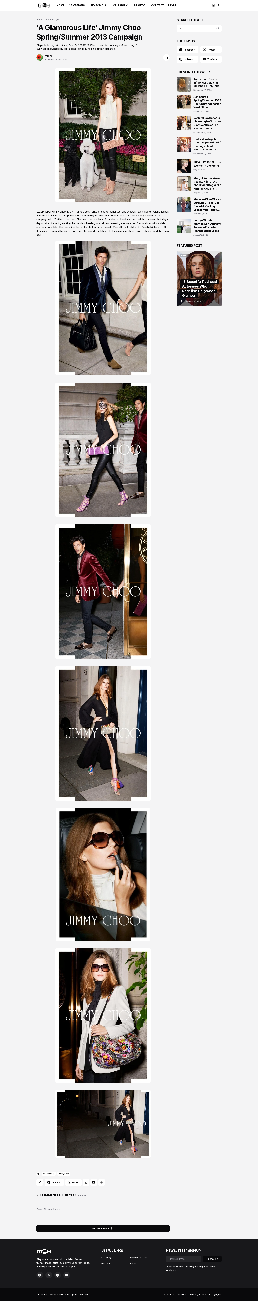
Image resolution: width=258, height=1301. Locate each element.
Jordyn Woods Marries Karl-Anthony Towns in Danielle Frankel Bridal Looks (207, 225)
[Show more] (101, 1182)
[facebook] (39, 1275)
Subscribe (212, 1258)
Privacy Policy (198, 1294)
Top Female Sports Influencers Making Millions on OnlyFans (206, 83)
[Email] (93, 1182)
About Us (169, 1294)
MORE (172, 5)
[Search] (219, 5)
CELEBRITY (120, 5)
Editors (182, 1294)
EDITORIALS (99, 5)
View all (82, 1195)
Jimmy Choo (63, 1174)
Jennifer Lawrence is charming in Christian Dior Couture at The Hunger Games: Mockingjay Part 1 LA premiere (207, 123)
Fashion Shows (139, 1257)
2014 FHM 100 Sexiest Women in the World (207, 163)
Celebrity (106, 1257)
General (105, 1263)
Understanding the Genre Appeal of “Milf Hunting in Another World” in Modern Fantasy (207, 144)
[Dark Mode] (212, 5)
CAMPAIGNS (77, 5)
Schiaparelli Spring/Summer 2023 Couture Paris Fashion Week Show (207, 102)
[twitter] (48, 1275)
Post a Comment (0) (103, 1228)
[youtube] (66, 1275)
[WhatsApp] (86, 1182)
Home (39, 19)
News (133, 1263)
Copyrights (215, 1294)
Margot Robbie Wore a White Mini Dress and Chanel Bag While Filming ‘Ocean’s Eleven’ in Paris (207, 183)
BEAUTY (139, 5)
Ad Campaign (52, 19)
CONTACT (157, 5)
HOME (60, 5)
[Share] (166, 57)
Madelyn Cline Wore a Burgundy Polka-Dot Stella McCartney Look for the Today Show (207, 204)
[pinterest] (57, 1275)
